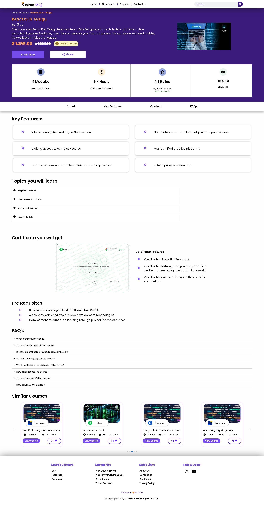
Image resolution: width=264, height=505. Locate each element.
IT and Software (104, 483)
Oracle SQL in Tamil (93, 430)
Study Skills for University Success (162, 430)
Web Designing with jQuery (218, 430)
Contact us (140, 4)
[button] (132, 339)
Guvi (53, 470)
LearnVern (57, 475)
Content (155, 106)
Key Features (113, 106)
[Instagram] (186, 471)
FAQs (193, 106)
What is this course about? (30, 338)
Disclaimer (145, 479)
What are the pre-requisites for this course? (40, 365)
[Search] (240, 4)
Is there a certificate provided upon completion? (42, 352)
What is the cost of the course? (33, 378)
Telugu (223, 81)
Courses (124, 4)
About (71, 106)
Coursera (56, 479)
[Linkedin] (194, 471)
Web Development (105, 470)
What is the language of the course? (35, 358)
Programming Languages (109, 475)
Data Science (102, 479)
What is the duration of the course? (35, 345)
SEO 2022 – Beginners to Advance (41, 430)
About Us (107, 4)
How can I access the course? (32, 371)
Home (94, 4)
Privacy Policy (146, 483)
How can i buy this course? (30, 385)
